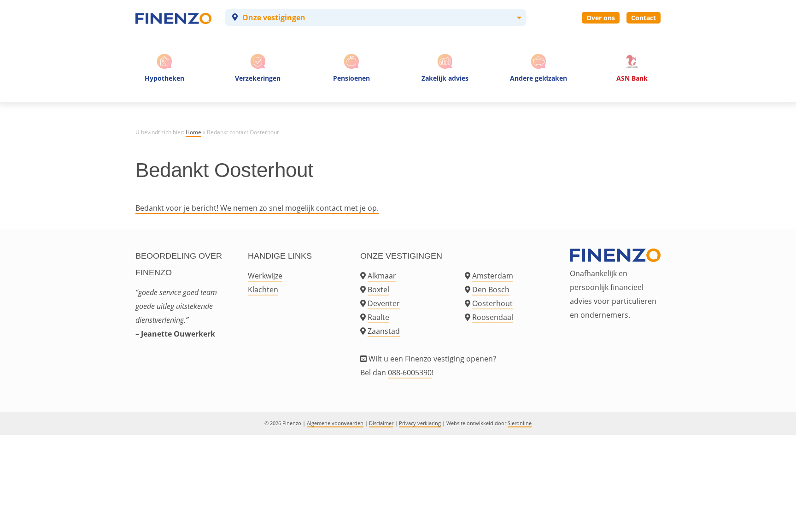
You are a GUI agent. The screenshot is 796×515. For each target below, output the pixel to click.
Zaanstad (384, 331)
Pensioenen (351, 78)
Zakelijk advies (444, 78)
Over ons (600, 17)
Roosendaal (492, 317)
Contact (643, 17)
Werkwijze (265, 276)
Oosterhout (492, 303)
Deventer (384, 303)
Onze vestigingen (273, 17)
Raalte (378, 317)
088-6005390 (410, 372)
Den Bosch (490, 289)
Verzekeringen (258, 78)
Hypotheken (164, 78)
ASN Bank (632, 78)
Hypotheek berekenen (165, 97)
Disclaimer (381, 423)
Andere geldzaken (538, 78)
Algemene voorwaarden (335, 423)
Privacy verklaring (420, 423)
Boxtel (378, 289)
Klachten (263, 289)
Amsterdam (492, 276)
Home (193, 132)
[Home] (173, 17)
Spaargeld (538, 97)
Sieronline (520, 423)
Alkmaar (382, 276)
